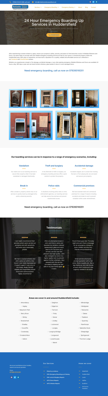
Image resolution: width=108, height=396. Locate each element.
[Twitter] (93, 2)
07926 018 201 (15, 372)
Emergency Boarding (51, 7)
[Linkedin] (96, 2)
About (80, 7)
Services (37, 7)
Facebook (14, 59)
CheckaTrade (24, 59)
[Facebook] (90, 2)
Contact (93, 7)
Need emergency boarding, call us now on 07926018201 (54, 70)
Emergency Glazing (68, 7)
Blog (86, 7)
